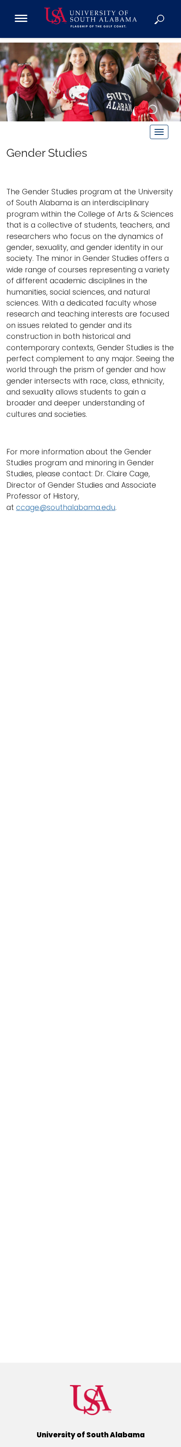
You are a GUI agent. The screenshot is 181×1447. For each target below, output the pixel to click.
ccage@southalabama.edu (65, 507)
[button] (159, 19)
